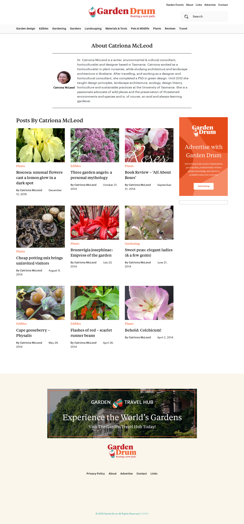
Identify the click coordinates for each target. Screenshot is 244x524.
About (189, 5)
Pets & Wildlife (140, 28)
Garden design (25, 28)
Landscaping (93, 28)
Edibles (43, 28)
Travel (183, 28)
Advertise (210, 5)
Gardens (75, 28)
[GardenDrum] (122, 12)
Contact (223, 5)
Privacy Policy (96, 473)
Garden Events (175, 5)
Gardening (59, 28)
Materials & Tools (116, 28)
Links (199, 5)
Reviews (170, 28)
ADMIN (144, 514)
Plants (157, 28)
